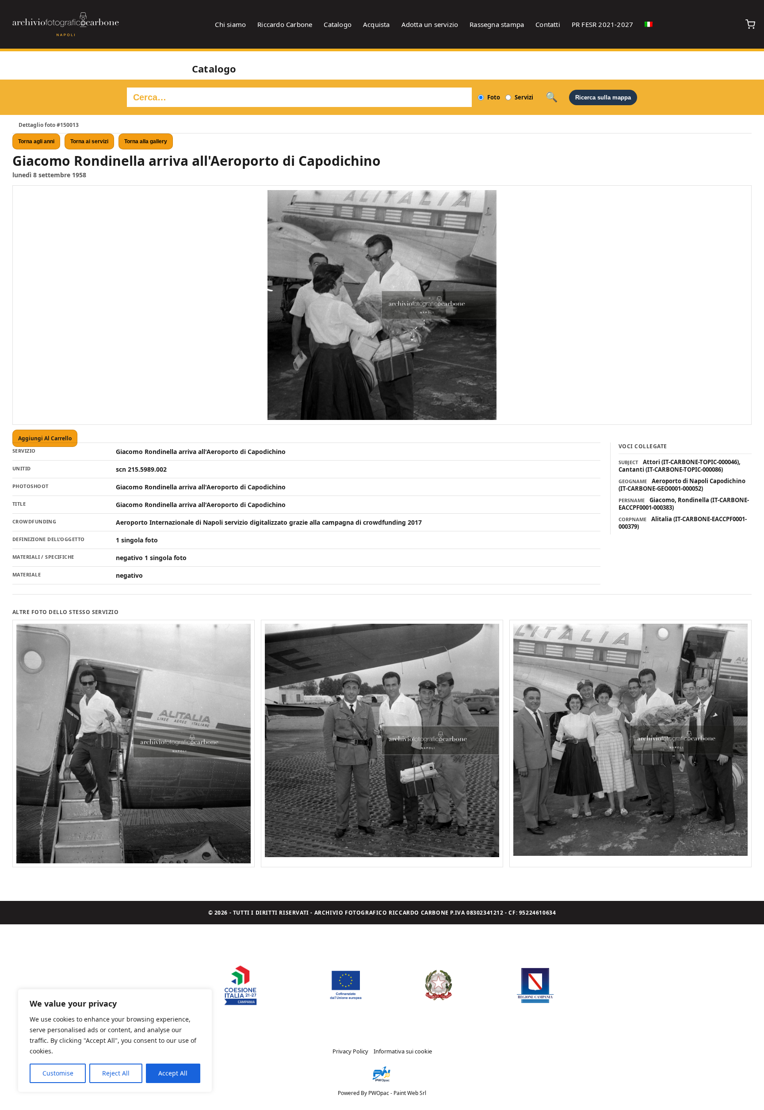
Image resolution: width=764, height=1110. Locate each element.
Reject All (116, 1073)
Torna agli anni (36, 141)
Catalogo (337, 24)
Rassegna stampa (497, 24)
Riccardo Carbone (284, 24)
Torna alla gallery (145, 141)
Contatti (547, 24)
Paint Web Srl (409, 1093)
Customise (57, 1073)
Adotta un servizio (429, 24)
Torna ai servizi (89, 141)
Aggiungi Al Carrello (45, 438)
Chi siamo (230, 24)
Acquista (376, 24)
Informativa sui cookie (403, 1051)
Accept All (172, 1073)
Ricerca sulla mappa (603, 97)
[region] (115, 1040)
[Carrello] (750, 24)
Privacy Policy (350, 1051)
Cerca (551, 97)
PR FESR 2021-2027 (602, 24)
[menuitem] (648, 24)
